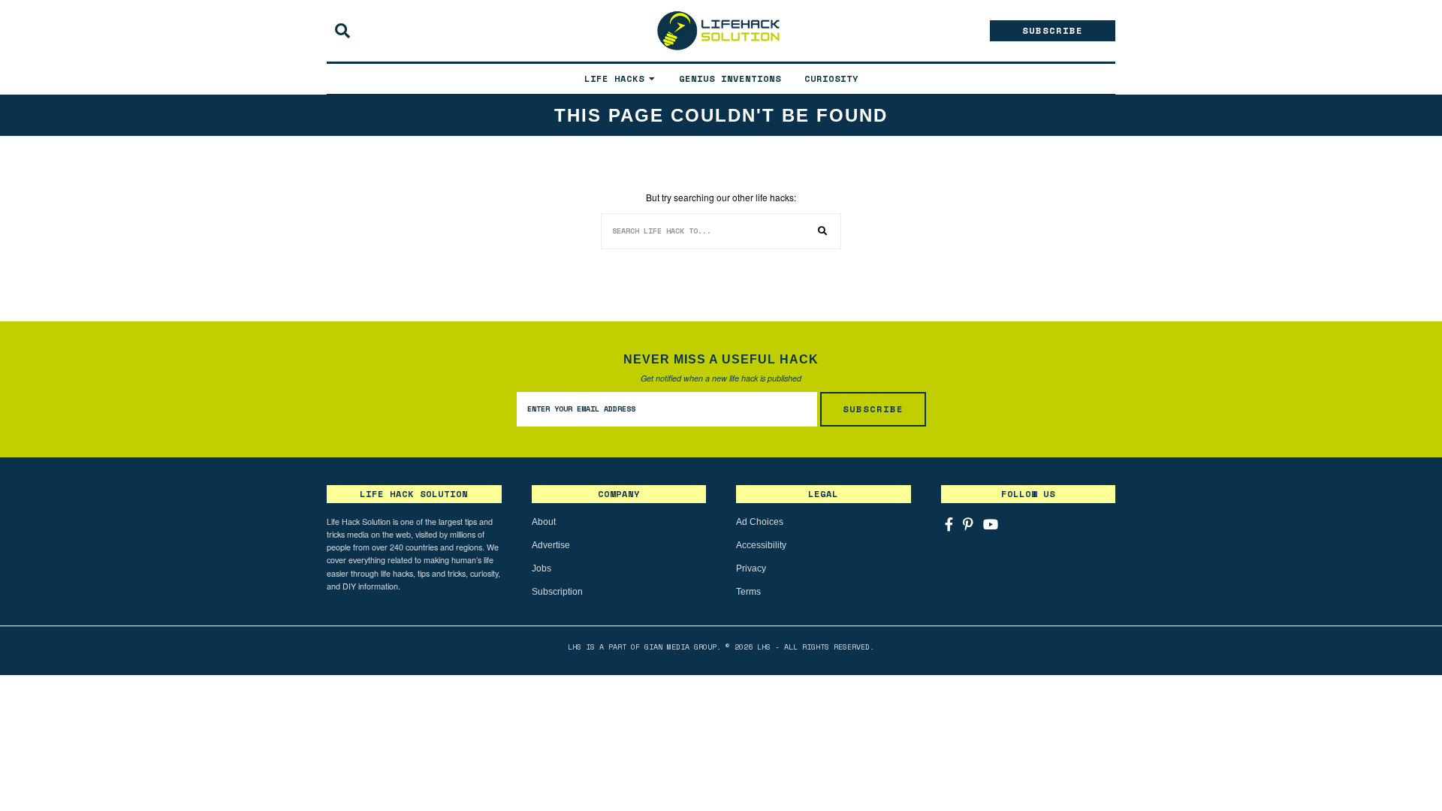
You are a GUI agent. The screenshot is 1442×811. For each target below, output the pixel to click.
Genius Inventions (730, 78)
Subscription (557, 591)
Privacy (751, 568)
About (544, 522)
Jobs (541, 568)
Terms (748, 591)
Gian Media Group (680, 647)
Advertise (551, 545)
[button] (823, 231)
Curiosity (831, 78)
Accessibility (761, 545)
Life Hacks (614, 78)
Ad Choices (759, 522)
